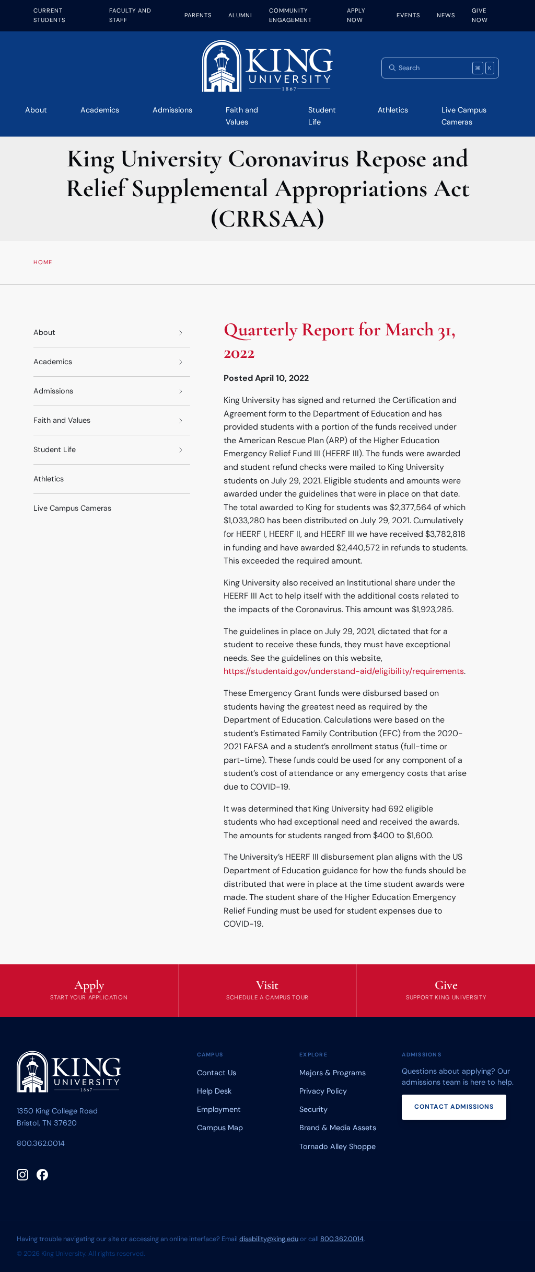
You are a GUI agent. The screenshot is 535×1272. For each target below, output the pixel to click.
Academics (99, 110)
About (36, 110)
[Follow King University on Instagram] (22, 1174)
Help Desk (214, 1091)
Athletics (393, 110)
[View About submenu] (180, 332)
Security (313, 1109)
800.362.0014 (41, 1143)
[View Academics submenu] (180, 361)
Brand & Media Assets (337, 1127)
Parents (198, 15)
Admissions (172, 110)
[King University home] (69, 1074)
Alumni (240, 15)
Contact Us (216, 1072)
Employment (219, 1109)
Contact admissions (454, 1106)
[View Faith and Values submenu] (180, 420)
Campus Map (220, 1127)
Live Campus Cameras (463, 116)
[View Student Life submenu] (180, 449)
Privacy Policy (323, 1091)
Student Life (322, 116)
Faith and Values (242, 116)
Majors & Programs (332, 1072)
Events (408, 15)
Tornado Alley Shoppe (337, 1146)
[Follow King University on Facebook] (42, 1174)
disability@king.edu (268, 1238)
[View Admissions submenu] (180, 391)
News (446, 15)
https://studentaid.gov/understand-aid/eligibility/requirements (344, 671)
